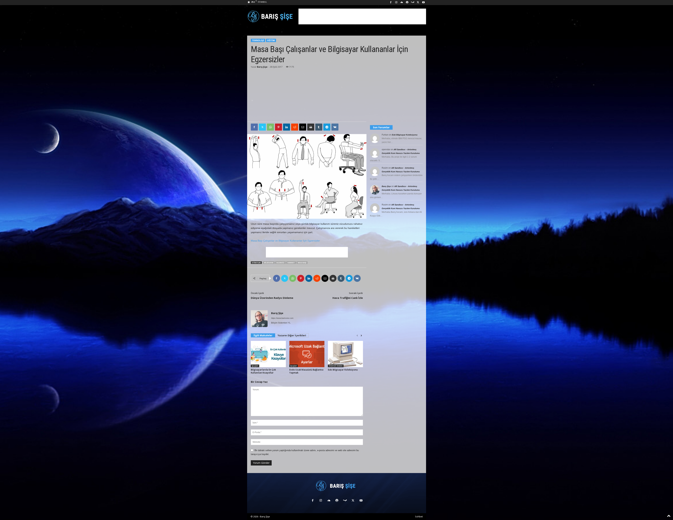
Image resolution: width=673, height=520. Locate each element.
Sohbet (419, 516)
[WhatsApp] (270, 127)
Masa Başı (302, 262)
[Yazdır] (310, 127)
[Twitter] (262, 127)
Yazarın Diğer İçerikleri (292, 335)
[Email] (302, 127)
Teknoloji (258, 40)
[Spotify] (407, 2)
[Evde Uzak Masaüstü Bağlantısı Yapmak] (306, 354)
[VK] (334, 127)
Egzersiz (280, 262)
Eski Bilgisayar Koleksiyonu (343, 369)
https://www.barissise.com (282, 318)
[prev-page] (357, 336)
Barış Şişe (262, 66)
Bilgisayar (268, 262)
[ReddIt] (294, 127)
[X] (418, 2)
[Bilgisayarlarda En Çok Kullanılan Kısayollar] (268, 354)
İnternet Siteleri (336, 366)
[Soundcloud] (402, 2)
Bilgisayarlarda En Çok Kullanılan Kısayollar (263, 371)
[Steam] (412, 2)
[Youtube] (423, 2)
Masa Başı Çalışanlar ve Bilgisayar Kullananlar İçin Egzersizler (285, 240)
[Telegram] (326, 127)
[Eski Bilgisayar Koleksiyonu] (345, 354)
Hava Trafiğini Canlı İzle (347, 298)
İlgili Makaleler (263, 335)
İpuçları (255, 366)
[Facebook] (391, 2)
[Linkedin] (286, 127)
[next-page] (361, 336)
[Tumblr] (318, 127)
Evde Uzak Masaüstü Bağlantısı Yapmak (306, 371)
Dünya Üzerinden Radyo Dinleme (272, 298)
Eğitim (271, 40)
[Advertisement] (362, 16)
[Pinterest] (278, 127)
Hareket (291, 262)
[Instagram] (396, 2)
